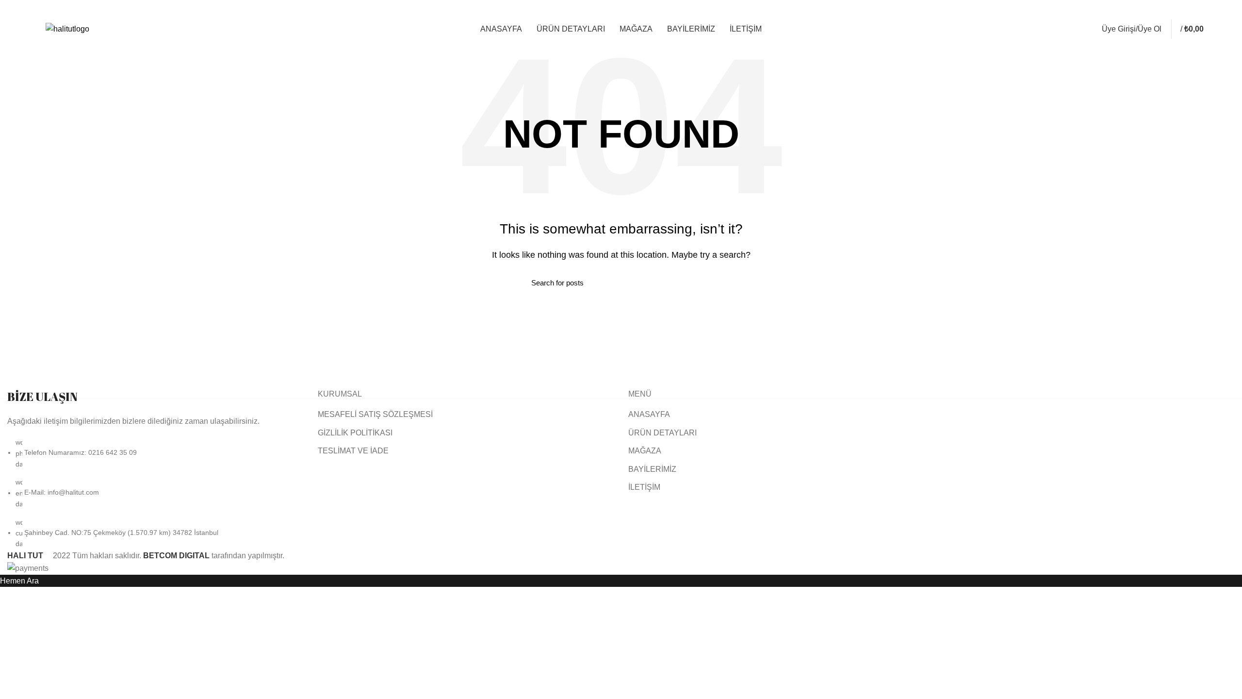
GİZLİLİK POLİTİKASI (355, 433)
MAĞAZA (644, 451)
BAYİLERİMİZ (652, 469)
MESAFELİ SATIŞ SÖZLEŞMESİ (375, 414)
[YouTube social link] (1192, 9)
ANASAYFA (649, 414)
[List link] (155, 469)
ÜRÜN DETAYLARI (662, 433)
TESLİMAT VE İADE (353, 451)
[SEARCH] (705, 282)
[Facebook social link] (1170, 9)
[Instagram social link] (1181, 9)
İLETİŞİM (644, 487)
